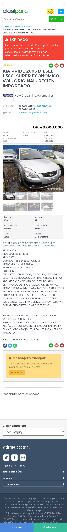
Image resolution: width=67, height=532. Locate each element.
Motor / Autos (22, 26)
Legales (7, 478)
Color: (41, 235)
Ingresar (18, 372)
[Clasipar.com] (15, 11)
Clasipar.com (17, 498)
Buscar (58, 19)
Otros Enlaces (11, 484)
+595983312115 (42, 105)
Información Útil (12, 471)
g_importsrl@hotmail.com (33, 112)
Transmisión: (41, 227)
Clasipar (7, 26)
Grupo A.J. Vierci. (53, 501)
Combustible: (11, 227)
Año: (6, 235)
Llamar (18, 527)
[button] (50, 11)
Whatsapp (51, 527)
